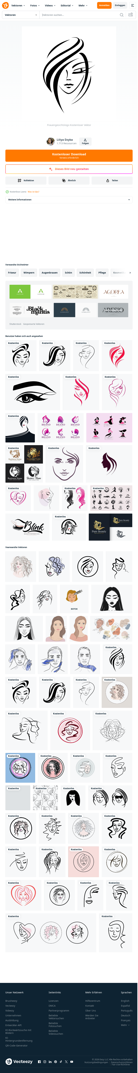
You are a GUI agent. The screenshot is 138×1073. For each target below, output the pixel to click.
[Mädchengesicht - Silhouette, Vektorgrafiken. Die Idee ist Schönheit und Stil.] (86, 355)
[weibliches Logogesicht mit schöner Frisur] (117, 355)
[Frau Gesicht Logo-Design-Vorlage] (64, 464)
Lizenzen (54, 1000)
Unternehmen (13, 1015)
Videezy (9, 1010)
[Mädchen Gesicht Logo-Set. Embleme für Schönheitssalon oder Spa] (50, 932)
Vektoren (16, 5)
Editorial (66, 5)
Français (123, 1020)
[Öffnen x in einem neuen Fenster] (66, 1061)
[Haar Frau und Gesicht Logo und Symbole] (69, 527)
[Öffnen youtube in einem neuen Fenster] (71, 1061)
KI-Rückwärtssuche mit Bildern (18, 1031)
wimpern (29, 272)
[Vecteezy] (5, 5)
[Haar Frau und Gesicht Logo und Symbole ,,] (109, 464)
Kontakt (89, 1005)
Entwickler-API (13, 1025)
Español (122, 1005)
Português (124, 1010)
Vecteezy (10, 1005)
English (122, 1000)
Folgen (85, 143)
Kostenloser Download (69, 155)
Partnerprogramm (59, 1010)
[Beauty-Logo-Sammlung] (61, 427)
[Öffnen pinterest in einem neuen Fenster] (55, 1061)
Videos (49, 5)
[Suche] (122, 15)
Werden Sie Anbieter (91, 1017)
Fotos (33, 5)
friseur (12, 272)
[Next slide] (124, 273)
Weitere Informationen (19, 199)
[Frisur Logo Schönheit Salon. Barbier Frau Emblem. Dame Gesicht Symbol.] (87, 566)
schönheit (85, 272)
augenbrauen (50, 272)
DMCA (52, 1005)
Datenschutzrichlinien (119, 1062)
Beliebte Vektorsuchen (56, 1017)
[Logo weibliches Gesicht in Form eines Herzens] (18, 498)
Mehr (82, 5)
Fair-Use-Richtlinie (118, 1064)
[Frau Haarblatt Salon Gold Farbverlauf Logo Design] (110, 527)
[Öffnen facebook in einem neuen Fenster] (39, 1061)
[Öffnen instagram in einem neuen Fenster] (44, 1061)
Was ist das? (33, 191)
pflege (102, 272)
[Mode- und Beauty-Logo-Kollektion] (109, 427)
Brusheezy (11, 1000)
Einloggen (120, 5)
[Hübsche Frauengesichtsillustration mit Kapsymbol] (20, 427)
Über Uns (90, 1010)
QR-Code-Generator (16, 1045)
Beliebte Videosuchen (56, 1032)
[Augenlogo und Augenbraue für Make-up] (32, 392)
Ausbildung (12, 1020)
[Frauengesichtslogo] (21, 355)
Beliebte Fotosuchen (55, 1025)
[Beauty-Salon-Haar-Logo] (75, 498)
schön (68, 272)
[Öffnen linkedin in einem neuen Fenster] (50, 1061)
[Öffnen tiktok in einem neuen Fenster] (61, 1061)
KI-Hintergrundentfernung (18, 1039)
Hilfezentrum (92, 1000)
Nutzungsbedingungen (94, 1062)
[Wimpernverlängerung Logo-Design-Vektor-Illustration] (27, 527)
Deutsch (123, 1015)
